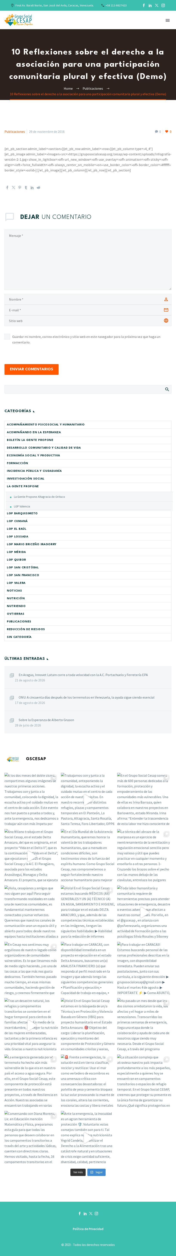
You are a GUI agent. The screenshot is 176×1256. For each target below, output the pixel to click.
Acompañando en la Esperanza (34, 432)
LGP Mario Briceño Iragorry (31, 544)
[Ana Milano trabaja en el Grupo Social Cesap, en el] (32, 856)
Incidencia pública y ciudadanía (34, 471)
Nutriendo (16, 606)
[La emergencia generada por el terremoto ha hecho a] (32, 1082)
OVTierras (15, 614)
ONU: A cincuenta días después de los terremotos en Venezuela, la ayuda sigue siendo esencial (87, 697)
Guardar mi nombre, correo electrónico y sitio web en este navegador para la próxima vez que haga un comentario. (86, 339)
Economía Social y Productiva (33, 455)
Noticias (14, 590)
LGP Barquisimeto (22, 513)
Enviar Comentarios (31, 369)
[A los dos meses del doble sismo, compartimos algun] (32, 800)
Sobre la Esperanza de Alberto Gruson (46, 720)
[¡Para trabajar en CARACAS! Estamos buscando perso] (144, 969)
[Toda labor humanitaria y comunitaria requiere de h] (144, 912)
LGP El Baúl (16, 529)
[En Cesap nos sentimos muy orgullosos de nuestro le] (32, 969)
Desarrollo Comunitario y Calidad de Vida (44, 447)
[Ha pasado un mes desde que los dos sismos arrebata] (144, 1025)
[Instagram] (163, 5)
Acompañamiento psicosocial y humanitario (46, 424)
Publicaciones (15, 131)
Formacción (17, 463)
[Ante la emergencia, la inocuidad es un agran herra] (88, 1138)
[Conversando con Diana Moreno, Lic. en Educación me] (32, 1138)
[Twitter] (156, 5)
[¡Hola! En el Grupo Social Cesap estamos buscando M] (88, 912)
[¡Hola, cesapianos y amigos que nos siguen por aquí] (32, 912)
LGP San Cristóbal (23, 567)
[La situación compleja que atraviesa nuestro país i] (144, 1082)
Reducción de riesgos (26, 629)
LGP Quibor (16, 559)
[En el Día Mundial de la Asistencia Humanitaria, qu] (88, 856)
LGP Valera (16, 583)
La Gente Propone (23, 486)
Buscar (166, 389)
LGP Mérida (16, 552)
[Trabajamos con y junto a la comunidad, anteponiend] (88, 800)
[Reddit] (38, 187)
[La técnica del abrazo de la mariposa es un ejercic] (144, 856)
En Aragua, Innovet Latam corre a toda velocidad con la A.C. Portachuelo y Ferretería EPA (83, 675)
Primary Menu (167, 20)
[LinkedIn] (150, 5)
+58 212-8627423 (116, 5)
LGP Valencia (22, 506)
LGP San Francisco (23, 575)
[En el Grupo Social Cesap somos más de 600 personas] (144, 800)
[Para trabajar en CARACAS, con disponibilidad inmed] (88, 969)
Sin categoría (19, 637)
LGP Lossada (17, 536)
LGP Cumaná (17, 521)
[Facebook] (144, 5)
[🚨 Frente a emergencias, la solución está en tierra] (88, 1082)
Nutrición (16, 598)
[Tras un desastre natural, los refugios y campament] (32, 1025)
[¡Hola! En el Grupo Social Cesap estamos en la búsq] (88, 1025)
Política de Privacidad (88, 1229)
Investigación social (25, 478)
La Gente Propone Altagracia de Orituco (39, 497)
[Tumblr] (26, 187)
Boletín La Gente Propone (30, 440)
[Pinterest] (19, 187)
